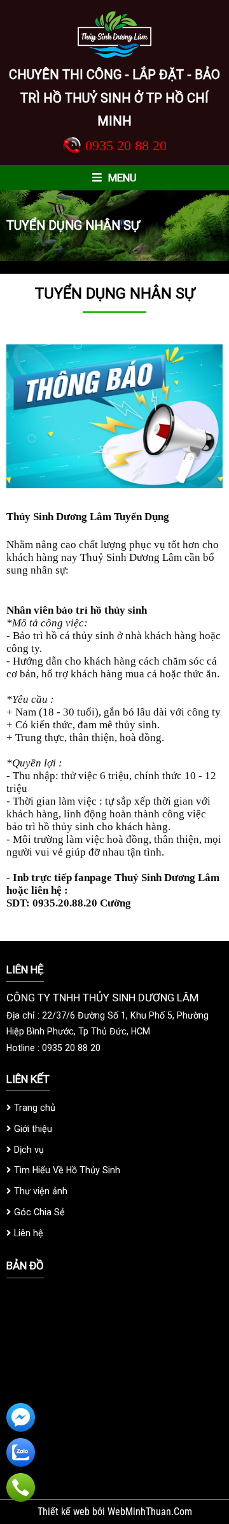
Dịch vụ (29, 1150)
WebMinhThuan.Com (150, 1512)
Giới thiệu (33, 1129)
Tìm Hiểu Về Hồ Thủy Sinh (67, 1170)
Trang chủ (34, 1108)
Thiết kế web (65, 1512)
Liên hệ (28, 1233)
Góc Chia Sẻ (39, 1212)
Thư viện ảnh (40, 1191)
